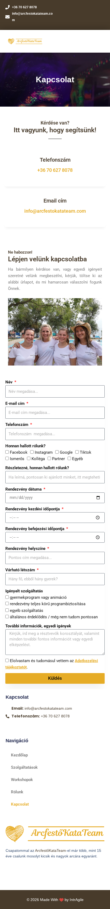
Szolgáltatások (24, 767)
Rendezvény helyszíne (25, 548)
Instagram (44, 452)
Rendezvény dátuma (24, 489)
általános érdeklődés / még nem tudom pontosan (54, 617)
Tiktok (85, 452)
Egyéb (77, 458)
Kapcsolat (20, 804)
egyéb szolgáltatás (26, 610)
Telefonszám (17, 424)
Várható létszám (20, 570)
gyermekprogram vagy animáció (38, 597)
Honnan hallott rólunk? (25, 446)
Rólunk (17, 792)
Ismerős (17, 458)
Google (66, 452)
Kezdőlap (19, 755)
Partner (58, 458)
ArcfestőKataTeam (50, 850)
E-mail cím (15, 403)
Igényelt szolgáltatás (24, 591)
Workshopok (22, 779)
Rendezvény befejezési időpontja (35, 528)
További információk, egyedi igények (38, 626)
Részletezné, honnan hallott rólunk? (37, 467)
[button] (98, 41)
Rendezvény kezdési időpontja (33, 509)
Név (9, 382)
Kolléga (38, 458)
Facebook (19, 452)
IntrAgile (77, 900)
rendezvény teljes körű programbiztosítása (47, 603)
